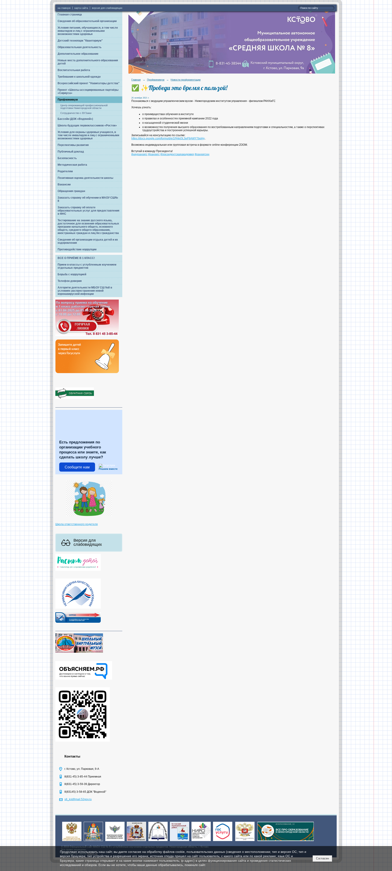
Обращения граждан (71, 191)
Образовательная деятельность (79, 47)
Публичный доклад (71, 151)
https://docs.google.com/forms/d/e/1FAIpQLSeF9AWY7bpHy (167, 138)
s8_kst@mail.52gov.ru (78, 799)
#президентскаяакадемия (177, 154)
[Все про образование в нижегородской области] (285, 841)
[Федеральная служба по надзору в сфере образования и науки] (115, 841)
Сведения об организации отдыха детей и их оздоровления (88, 241)
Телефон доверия (70, 281)
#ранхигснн (202, 154)
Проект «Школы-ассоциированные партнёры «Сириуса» (88, 91)
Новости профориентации (186, 79)
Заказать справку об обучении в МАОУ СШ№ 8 (88, 199)
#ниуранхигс (139, 154)
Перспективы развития (73, 145)
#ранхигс (154, 154)
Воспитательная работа (74, 70)
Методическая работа (72, 164)
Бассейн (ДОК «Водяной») (75, 119)
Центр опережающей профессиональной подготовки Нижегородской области (84, 106)
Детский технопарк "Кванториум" (80, 40)
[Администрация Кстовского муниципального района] (179, 841)
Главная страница (70, 14)
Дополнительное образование (78, 53)
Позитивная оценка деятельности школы (85, 178)
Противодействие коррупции (77, 249)
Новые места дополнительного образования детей (88, 62)
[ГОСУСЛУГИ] (222, 841)
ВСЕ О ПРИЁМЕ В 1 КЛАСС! (76, 258)
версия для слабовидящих (107, 8)
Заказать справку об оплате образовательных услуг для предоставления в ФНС (88, 210)
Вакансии (64, 184)
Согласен (322, 858)
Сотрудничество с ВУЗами (75, 113)
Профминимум (68, 99)
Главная (136, 79)
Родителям (65, 171)
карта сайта (81, 8)
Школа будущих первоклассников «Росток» (87, 125)
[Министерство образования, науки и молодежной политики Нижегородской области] (93, 841)
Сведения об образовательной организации (87, 21)
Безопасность (67, 158)
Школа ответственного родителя (76, 524)
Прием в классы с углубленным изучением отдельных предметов (87, 266)
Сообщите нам (77, 467)
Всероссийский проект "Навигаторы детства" (89, 83)
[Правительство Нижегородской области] (136, 841)
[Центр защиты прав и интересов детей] (245, 841)
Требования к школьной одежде (79, 76)
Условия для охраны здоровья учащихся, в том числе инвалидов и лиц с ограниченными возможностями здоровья (88, 135)
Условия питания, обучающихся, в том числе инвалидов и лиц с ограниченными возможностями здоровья (88, 31)
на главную (64, 8)
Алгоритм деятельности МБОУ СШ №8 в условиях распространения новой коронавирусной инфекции (85, 290)
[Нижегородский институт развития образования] (201, 841)
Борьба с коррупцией (72, 274)
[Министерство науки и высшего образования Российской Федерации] (72, 841)
